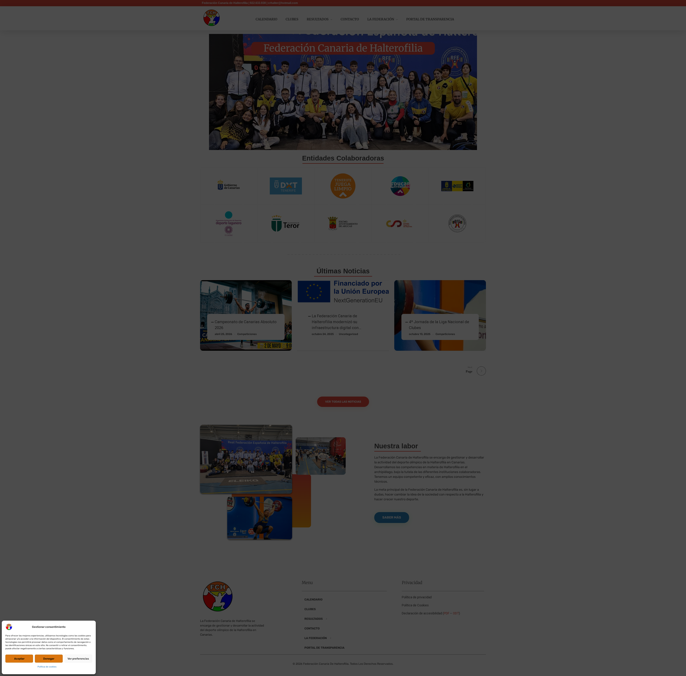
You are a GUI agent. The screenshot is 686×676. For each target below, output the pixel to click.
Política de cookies (47, 666)
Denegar (48, 658)
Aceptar (19, 658)
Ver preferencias (78, 658)
